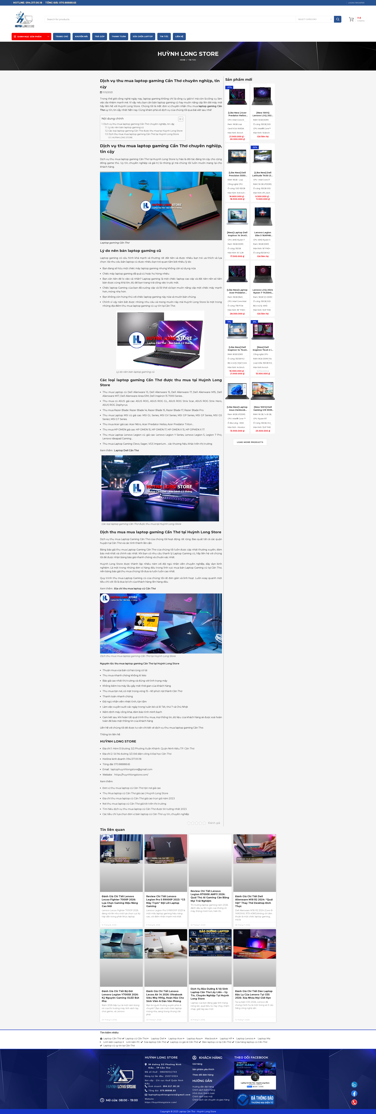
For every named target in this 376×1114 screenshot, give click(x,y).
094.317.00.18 (133, 759)
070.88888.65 (122, 764)
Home (182, 60)
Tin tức (192, 60)
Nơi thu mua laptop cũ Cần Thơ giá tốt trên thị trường (134, 803)
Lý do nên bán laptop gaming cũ (126, 127)
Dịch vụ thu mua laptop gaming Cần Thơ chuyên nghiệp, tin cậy (138, 124)
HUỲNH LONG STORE (122, 137)
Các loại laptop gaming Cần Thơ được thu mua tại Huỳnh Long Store (145, 130)
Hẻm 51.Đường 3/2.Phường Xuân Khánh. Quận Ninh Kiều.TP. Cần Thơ (153, 748)
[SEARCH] (337, 19)
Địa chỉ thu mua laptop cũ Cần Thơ (135, 588)
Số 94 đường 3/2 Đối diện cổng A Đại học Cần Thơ (142, 753)
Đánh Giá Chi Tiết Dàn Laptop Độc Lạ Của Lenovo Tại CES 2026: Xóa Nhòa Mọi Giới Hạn (253, 994)
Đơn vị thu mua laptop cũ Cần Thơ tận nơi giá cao (132, 788)
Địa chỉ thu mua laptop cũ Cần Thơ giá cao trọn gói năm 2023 (139, 798)
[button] (179, 119)
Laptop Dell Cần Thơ (126, 450)
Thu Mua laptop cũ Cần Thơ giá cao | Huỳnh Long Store (135, 793)
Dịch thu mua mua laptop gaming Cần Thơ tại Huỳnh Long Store (144, 134)
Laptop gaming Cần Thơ (114, 242)
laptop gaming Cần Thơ (139, 380)
